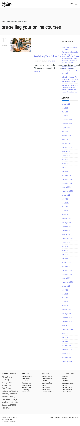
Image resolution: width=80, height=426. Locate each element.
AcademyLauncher (68, 383)
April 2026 (65, 116)
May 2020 (65, 298)
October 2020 (66, 278)
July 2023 (65, 159)
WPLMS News (46, 381)
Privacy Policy (46, 389)
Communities (26, 392)
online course (38, 61)
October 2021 (66, 234)
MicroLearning (26, 383)
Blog (76, 418)
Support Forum (46, 387)
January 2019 (66, 345)
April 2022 (65, 211)
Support (64, 385)
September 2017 (67, 361)
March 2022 (65, 215)
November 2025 (67, 124)
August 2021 (66, 242)
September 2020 (67, 282)
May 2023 (65, 167)
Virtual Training (26, 385)
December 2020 (67, 270)
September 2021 (67, 238)
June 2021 (65, 250)
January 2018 (66, 357)
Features (64, 379)
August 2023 (66, 155)
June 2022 (65, 203)
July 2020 (65, 290)
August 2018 (66, 353)
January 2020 (66, 314)
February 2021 (66, 262)
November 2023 (67, 147)
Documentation (67, 387)
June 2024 (65, 139)
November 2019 (67, 321)
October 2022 (66, 187)
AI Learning (25, 389)
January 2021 (66, 266)
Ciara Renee (51, 61)
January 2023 (66, 175)
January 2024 (66, 143)
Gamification (26, 381)
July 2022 (65, 199)
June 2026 (65, 108)
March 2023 (65, 171)
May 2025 (65, 132)
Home (51, 418)
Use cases (65, 376)
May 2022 (65, 207)
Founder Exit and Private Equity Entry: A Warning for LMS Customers (70, 60)
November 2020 (67, 274)
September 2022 (67, 191)
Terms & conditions (48, 392)
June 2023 (65, 163)
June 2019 (65, 333)
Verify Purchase (47, 379)
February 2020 (66, 310)
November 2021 (67, 230)
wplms (45, 61)
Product (65, 418)
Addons (71, 418)
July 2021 (65, 246)
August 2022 (66, 195)
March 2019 (65, 341)
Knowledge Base (47, 383)
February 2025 (66, 136)
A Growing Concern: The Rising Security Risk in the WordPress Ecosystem (70, 79)
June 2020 (65, 294)
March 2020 (65, 306)
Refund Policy (66, 392)
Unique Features (27, 376)
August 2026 (66, 104)
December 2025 (67, 120)
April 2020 (65, 302)
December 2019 (67, 318)
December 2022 (67, 179)
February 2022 (66, 219)
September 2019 (67, 329)
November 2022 (67, 183)
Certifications (26, 379)
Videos (44, 385)
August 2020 (66, 286)
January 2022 (66, 223)
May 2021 (65, 254)
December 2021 (67, 227)
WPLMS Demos (47, 376)
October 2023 (66, 151)
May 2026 (65, 112)
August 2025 (66, 128)
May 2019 (65, 337)
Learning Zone (26, 387)
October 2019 (66, 325)
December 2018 (67, 349)
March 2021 (65, 258)
